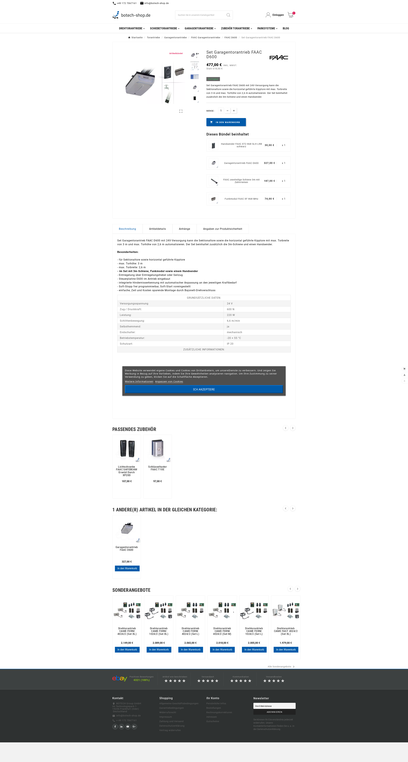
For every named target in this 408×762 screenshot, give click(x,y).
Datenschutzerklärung (172, 726)
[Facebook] (115, 726)
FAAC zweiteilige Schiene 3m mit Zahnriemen (241, 180)
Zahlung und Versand (171, 721)
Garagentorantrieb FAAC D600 (241, 163)
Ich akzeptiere (204, 389)
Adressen (211, 717)
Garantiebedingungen (171, 708)
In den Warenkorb (127, 568)
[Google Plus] (134, 726)
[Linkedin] (121, 726)
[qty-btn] (234, 110)
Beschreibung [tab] (127, 228)
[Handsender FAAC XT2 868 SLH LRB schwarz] (213, 145)
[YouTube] (128, 726)
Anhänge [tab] (184, 228)
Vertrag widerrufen (170, 730)
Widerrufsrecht (167, 712)
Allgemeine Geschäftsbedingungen (179, 703)
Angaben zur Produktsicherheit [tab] (222, 228)
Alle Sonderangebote (282, 667)
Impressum (165, 717)
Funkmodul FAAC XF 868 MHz (241, 199)
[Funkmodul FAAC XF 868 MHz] (213, 198)
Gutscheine (212, 721)
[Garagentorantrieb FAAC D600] (213, 163)
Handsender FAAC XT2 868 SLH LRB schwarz (241, 145)
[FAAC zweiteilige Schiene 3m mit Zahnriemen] (213, 180)
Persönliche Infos (216, 703)
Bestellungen (213, 708)
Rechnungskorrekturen (219, 712)
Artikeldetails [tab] (157, 228)
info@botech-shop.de (128, 715)
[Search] (228, 15)
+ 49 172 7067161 (126, 720)
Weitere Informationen (139, 381)
